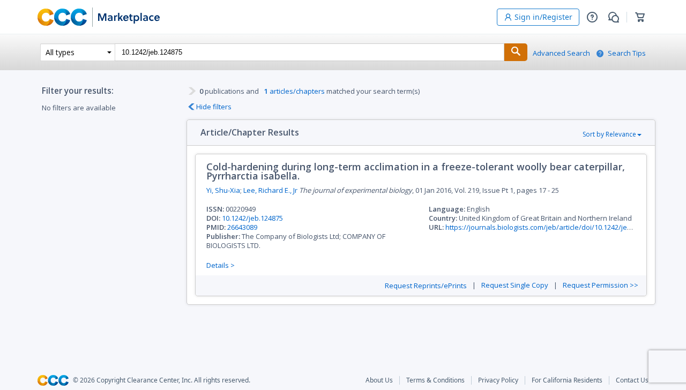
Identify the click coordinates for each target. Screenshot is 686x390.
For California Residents (567, 380)
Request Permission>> (600, 285)
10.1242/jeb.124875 (252, 218)
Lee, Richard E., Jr (270, 190)
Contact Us (632, 380)
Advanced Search (561, 53)
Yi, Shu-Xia (223, 190)
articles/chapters (294, 91)
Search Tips (627, 53)
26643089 (242, 227)
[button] (592, 17)
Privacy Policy (498, 380)
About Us (379, 380)
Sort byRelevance (609, 134)
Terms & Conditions (435, 380)
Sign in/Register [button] (543, 17)
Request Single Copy (514, 285)
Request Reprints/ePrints (426, 285)
